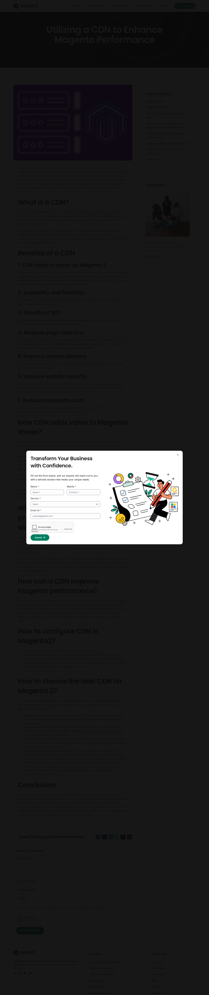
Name (35, 486)
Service (36, 498)
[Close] (178, 455)
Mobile (71, 486)
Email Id (36, 510)
